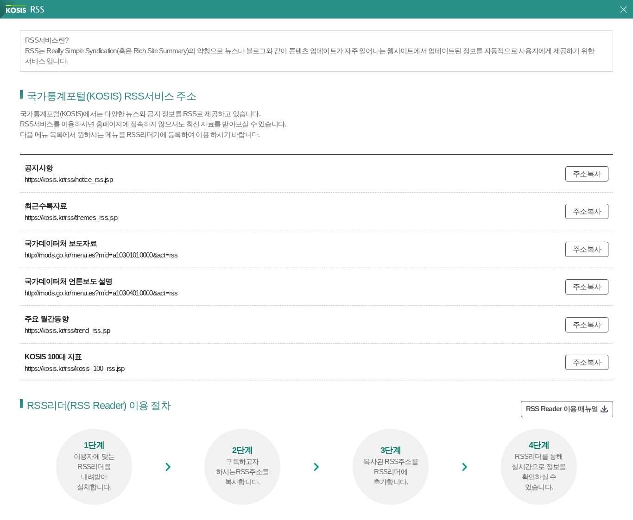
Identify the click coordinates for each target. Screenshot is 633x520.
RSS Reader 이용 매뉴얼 (562, 409)
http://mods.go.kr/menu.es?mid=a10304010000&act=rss (101, 293)
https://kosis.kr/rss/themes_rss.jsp (71, 217)
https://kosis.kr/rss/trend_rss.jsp (67, 330)
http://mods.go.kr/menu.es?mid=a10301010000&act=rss (101, 255)
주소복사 (587, 174)
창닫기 (623, 9)
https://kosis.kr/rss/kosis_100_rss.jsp (75, 368)
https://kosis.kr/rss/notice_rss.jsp (69, 179)
